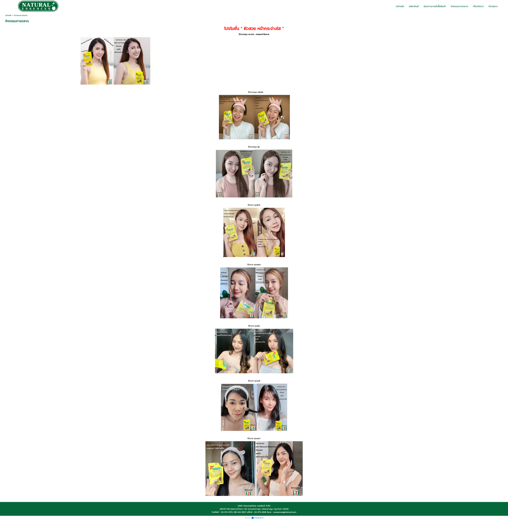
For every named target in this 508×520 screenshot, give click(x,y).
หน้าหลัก (8, 15)
